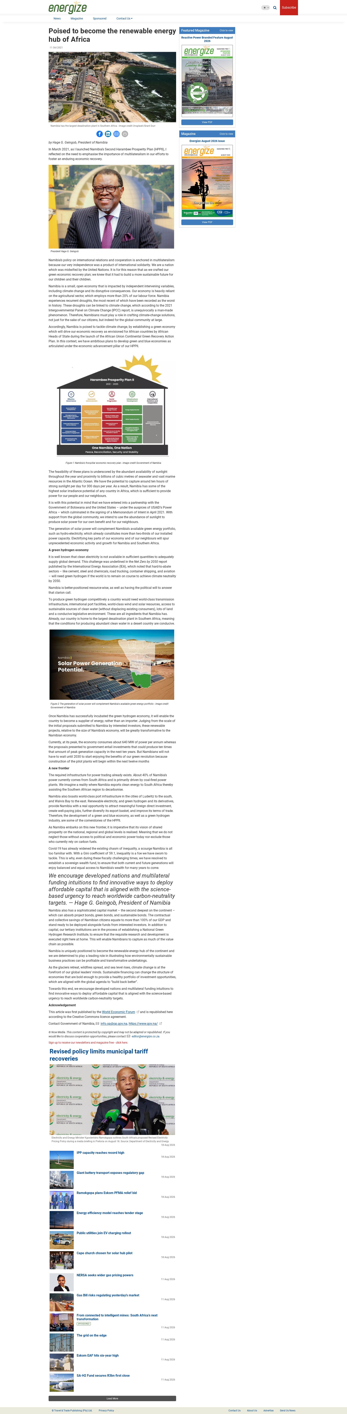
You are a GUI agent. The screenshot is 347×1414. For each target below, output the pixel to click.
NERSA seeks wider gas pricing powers (105, 1275)
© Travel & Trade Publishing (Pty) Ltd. (72, 1410)
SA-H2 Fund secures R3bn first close (103, 1375)
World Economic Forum (118, 1012)
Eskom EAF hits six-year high (98, 1355)
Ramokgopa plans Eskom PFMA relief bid (107, 1193)
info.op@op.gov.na (114, 1024)
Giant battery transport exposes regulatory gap (110, 1173)
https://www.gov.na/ (143, 1024)
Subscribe (289, 7)
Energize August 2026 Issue (207, 141)
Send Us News (287, 1410)
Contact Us (123, 18)
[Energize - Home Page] (72, 7)
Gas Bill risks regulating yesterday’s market (108, 1295)
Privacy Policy (106, 1410)
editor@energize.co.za (145, 1036)
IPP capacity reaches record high (100, 1153)
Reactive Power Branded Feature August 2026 (207, 39)
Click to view (226, 30)
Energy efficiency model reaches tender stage (110, 1213)
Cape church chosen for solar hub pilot (104, 1253)
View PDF (207, 122)
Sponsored (99, 18)
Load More (112, 1398)
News (57, 18)
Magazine (77, 18)
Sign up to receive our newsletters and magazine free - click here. (88, 1042)
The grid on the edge (92, 1335)
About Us (252, 1410)
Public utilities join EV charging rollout (104, 1233)
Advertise (268, 1410)
